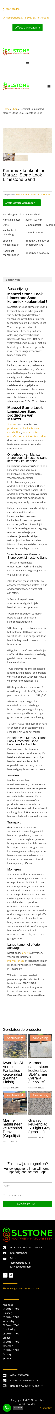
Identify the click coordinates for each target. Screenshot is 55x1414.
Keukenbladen (23, 194)
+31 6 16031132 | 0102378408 (26, 1247)
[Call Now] (7, 1408)
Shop (15, 109)
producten (13, 428)
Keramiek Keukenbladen (32, 436)
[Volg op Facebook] (5, 1275)
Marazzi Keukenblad (41, 194)
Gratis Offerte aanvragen (20, 203)
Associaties (46, 1408)
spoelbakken (14, 432)
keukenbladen (31, 428)
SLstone (11, 424)
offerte (26, 952)
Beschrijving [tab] (13, 279)
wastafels (12, 436)
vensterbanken (30, 432)
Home (6, 109)
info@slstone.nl (15, 960)
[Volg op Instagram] (11, 1275)
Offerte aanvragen (26, 27)
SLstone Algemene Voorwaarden (21, 1288)
